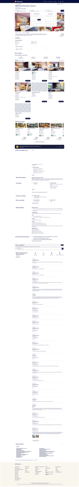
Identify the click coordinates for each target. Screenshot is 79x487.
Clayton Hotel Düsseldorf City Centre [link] (21, 448)
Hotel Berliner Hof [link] (18, 457)
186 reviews (17, 257)
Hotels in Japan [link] (17, 470)
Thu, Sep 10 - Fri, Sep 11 (35, 11)
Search (62, 10)
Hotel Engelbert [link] (18, 455)
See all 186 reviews (18, 38)
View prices (28, 80)
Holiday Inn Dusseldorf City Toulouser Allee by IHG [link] (46, 455)
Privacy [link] (46, 469)
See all (16, 44)
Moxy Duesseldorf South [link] (42, 456)
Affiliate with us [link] (37, 468)
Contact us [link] (26, 470)
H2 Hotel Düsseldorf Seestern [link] (20, 452)
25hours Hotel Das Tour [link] (19, 456)
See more (33, 189)
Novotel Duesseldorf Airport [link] (20, 450)
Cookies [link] (46, 470)
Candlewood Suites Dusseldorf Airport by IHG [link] (45, 453)
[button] (35, 18)
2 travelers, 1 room (50, 11)
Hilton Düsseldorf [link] (18, 453)
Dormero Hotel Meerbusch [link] (43, 454)
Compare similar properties (40, 141)
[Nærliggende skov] (37, 436)
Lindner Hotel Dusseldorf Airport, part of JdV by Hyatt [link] (23, 451)
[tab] (17, 446)
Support (55, 1)
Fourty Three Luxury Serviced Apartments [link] (22, 454)
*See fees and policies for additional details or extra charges (39, 192)
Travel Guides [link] (57, 470)
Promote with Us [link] (37, 472)
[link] (62, 4)
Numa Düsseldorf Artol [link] (42, 450)
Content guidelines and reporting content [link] (49, 472)
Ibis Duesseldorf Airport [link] (42, 449)
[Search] (63, 249)
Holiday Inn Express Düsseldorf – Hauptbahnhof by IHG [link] (47, 451)
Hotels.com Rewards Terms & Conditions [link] (48, 474)
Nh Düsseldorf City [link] (19, 449)
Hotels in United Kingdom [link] (18, 478)
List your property (50, 1)
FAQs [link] (25, 469)
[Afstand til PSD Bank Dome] (33, 436)
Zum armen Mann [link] (41, 448)
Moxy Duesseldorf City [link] (42, 452)
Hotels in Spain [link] (16, 474)
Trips (58, 1)
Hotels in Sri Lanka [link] (17, 477)
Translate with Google (35, 310)
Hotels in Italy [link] (16, 473)
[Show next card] (63, 131)
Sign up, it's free (61, 146)
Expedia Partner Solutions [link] (38, 471)
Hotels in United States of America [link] (19, 469)
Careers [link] (56, 469)
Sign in (63, 1)
